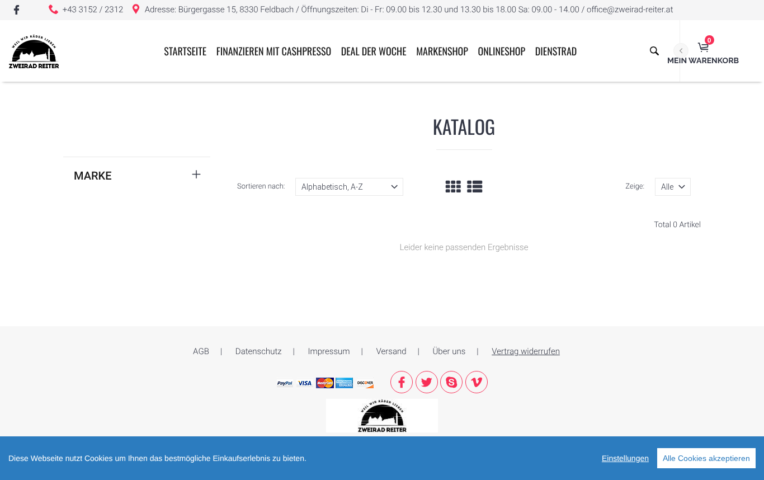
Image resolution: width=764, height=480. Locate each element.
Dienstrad (556, 51)
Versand (391, 351)
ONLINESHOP (502, 51)
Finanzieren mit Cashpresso (273, 51)
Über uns (449, 351)
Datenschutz (258, 351)
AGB (201, 351)
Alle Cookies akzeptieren (706, 458)
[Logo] (33, 51)
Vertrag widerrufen (526, 351)
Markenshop (442, 51)
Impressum (329, 351)
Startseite (185, 51)
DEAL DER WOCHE (374, 51)
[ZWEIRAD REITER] (382, 415)
